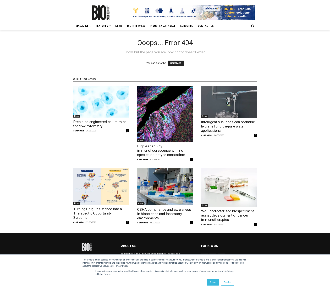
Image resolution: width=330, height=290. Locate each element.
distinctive (78, 130)
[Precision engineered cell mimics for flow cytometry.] (101, 102)
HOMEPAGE (175, 63)
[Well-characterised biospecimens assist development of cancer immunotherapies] (229, 187)
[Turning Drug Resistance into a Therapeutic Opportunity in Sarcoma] (101, 186)
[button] (253, 26)
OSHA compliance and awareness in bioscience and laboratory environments (164, 213)
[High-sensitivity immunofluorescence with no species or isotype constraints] (165, 114)
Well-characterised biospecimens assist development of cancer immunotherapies (228, 215)
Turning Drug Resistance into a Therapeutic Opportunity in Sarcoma (97, 213)
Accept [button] (213, 282)
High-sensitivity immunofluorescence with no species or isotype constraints (161, 150)
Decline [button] (227, 282)
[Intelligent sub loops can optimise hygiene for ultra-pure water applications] (229, 102)
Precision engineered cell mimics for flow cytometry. (99, 124)
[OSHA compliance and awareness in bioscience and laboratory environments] (165, 186)
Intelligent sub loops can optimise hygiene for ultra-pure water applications (228, 126)
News (76, 116)
